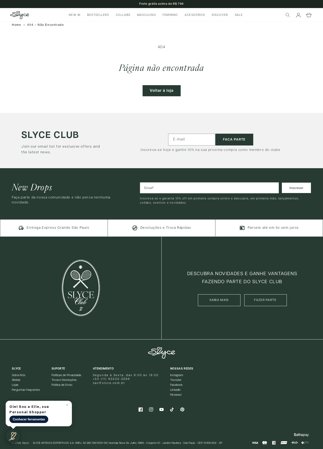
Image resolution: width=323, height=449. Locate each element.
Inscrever (296, 188)
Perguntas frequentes (26, 390)
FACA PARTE (234, 139)
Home (16, 24)
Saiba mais (219, 300)
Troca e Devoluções (64, 380)
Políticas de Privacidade (66, 375)
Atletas (16, 380)
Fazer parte (265, 300)
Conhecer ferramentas (29, 419)
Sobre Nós (18, 375)
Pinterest (176, 394)
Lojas (15, 385)
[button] (288, 15)
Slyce (25, 443)
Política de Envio (62, 385)
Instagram (176, 375)
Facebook (176, 385)
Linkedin (175, 390)
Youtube (175, 380)
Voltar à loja (162, 91)
